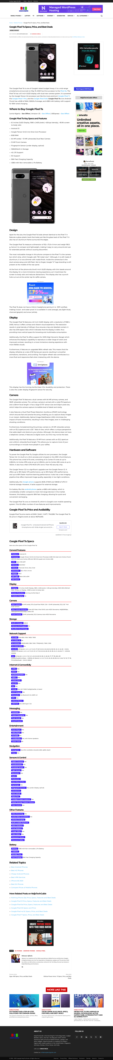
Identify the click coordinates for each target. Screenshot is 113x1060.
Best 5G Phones (17, 884)
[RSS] (91, 1037)
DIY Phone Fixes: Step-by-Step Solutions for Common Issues (22, 1012)
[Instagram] (81, 1037)
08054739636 (44, 1049)
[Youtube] (100, 1037)
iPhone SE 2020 (17, 881)
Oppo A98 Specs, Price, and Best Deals (20, 976)
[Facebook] (81, 34)
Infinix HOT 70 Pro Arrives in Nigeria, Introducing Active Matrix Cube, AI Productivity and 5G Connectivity (88, 1014)
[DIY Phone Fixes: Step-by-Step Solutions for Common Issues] (24, 1000)
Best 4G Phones (17, 870)
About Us (94, 1058)
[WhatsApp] (93, 34)
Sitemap (88, 1058)
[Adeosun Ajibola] (15, 961)
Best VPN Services (18, 877)
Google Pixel (40, 951)
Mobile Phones (18, 22)
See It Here (63, 527)
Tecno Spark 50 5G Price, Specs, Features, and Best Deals (55, 1012)
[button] (101, 16)
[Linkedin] (97, 34)
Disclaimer (82, 1058)
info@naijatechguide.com (48, 1052)
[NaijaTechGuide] (23, 9)
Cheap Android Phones (20, 874)
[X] (85, 34)
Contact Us (101, 1058)
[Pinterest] (89, 34)
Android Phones (29, 951)
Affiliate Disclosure (73, 1058)
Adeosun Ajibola (36, 33)
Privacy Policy (63, 1058)
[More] (102, 34)
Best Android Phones (19, 867)
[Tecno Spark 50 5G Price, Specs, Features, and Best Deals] (56, 1000)
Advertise (56, 1058)
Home (11, 22)
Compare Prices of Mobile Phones (24, 887)
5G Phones (18, 951)
